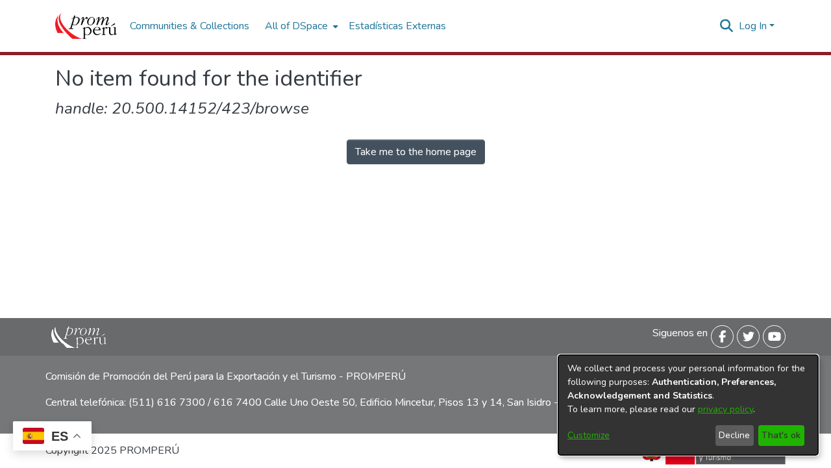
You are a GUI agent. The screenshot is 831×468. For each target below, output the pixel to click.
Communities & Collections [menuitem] (189, 26)
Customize (588, 435)
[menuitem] (300, 26)
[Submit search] (727, 26)
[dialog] (688, 405)
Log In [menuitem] (753, 26)
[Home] (86, 26)
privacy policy (725, 409)
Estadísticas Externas (397, 26)
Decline (734, 435)
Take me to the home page (416, 152)
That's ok (781, 435)
